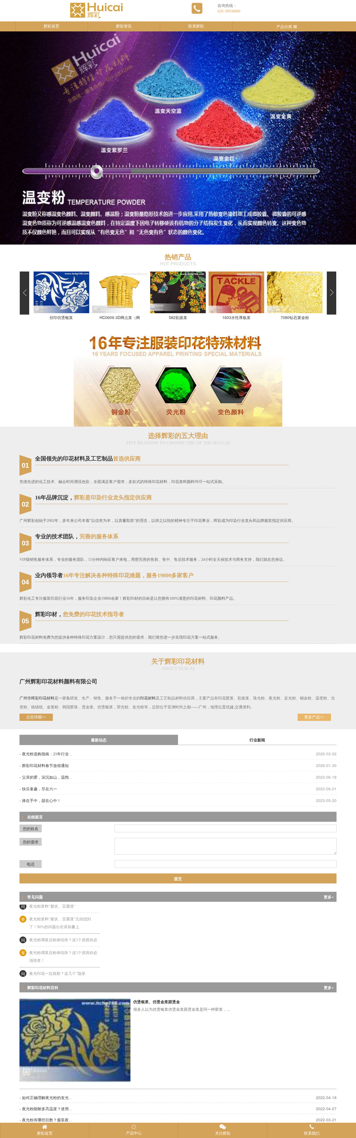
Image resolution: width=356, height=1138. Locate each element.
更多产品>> (314, 717)
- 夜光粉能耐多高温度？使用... (45, 1109)
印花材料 (47, 698)
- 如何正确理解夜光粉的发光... (45, 1098)
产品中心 (134, 1133)
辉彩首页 (51, 26)
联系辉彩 (196, 26)
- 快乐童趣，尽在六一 (38, 789)
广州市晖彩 (29, 698)
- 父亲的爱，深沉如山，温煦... (45, 777)
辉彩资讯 (124, 26)
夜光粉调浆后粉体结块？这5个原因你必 (63, 925)
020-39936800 (228, 11)
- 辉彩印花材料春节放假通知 (44, 766)
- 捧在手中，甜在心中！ (40, 801)
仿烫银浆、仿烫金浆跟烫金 (156, 1002)
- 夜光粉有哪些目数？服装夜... (45, 1120)
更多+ (329, 897)
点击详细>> (36, 717)
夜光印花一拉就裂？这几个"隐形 (57, 959)
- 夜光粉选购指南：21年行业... (45, 754)
